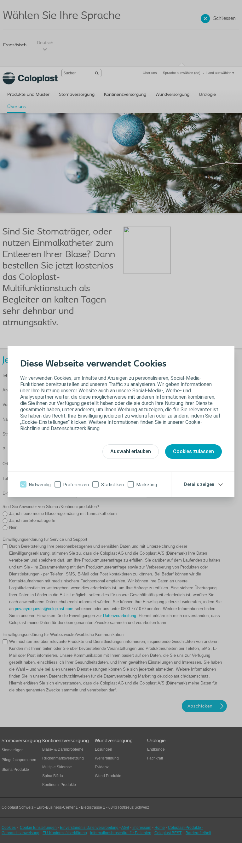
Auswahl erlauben (130, 451)
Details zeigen (199, 484)
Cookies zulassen (193, 451)
